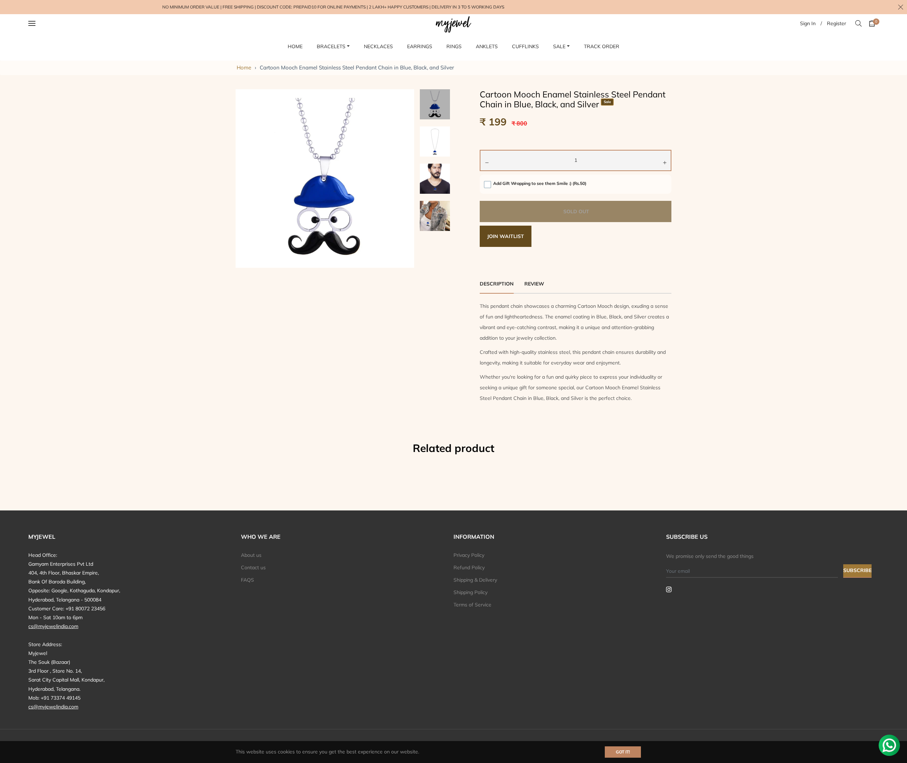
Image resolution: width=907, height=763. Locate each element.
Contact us (253, 567)
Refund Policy (469, 567)
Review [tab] (535, 284)
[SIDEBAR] (40, 23)
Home (244, 67)
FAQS (247, 580)
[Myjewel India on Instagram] (669, 589)
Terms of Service (472, 604)
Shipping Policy (471, 592)
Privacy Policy (469, 555)
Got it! (623, 751)
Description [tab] (497, 284)
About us (251, 555)
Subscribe (857, 570)
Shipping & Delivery (475, 580)
